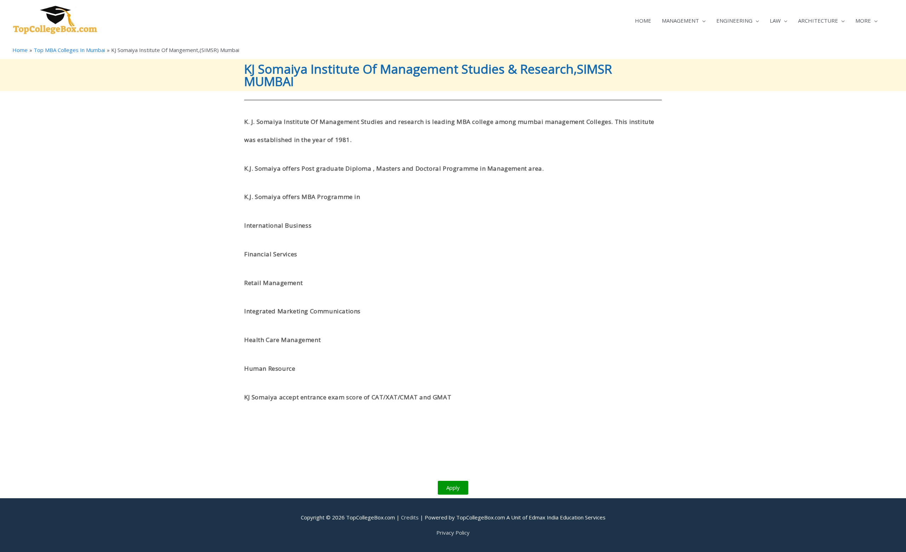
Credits (410, 517)
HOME (643, 20)
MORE (863, 20)
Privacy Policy (453, 532)
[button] (453, 488)
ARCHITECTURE (818, 20)
